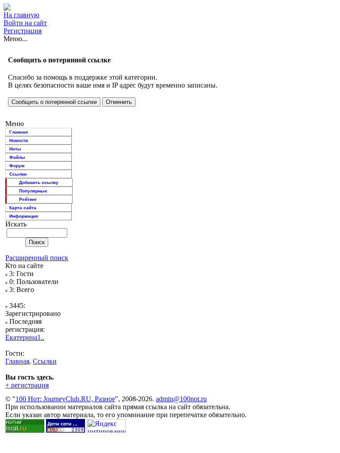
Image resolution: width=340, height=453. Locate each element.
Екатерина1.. (24, 337)
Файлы (17, 157)
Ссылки (18, 174)
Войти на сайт (25, 23)
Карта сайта (22, 207)
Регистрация (23, 31)
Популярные (33, 190)
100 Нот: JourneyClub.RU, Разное (65, 399)
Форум (16, 165)
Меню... (15, 38)
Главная (18, 132)
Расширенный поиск (36, 257)
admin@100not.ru (181, 399)
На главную (21, 15)
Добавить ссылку (38, 182)
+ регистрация (27, 385)
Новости (18, 140)
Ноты (15, 148)
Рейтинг (28, 199)
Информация (23, 216)
